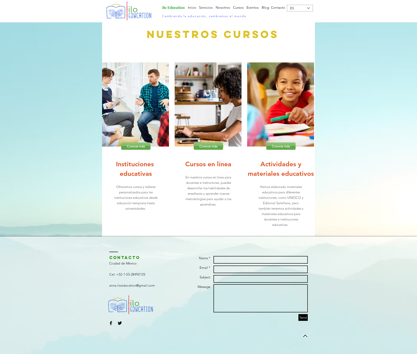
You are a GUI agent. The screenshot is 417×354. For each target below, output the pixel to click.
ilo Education (173, 7)
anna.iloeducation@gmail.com (132, 285)
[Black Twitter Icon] (119, 323)
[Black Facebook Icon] (111, 323)
